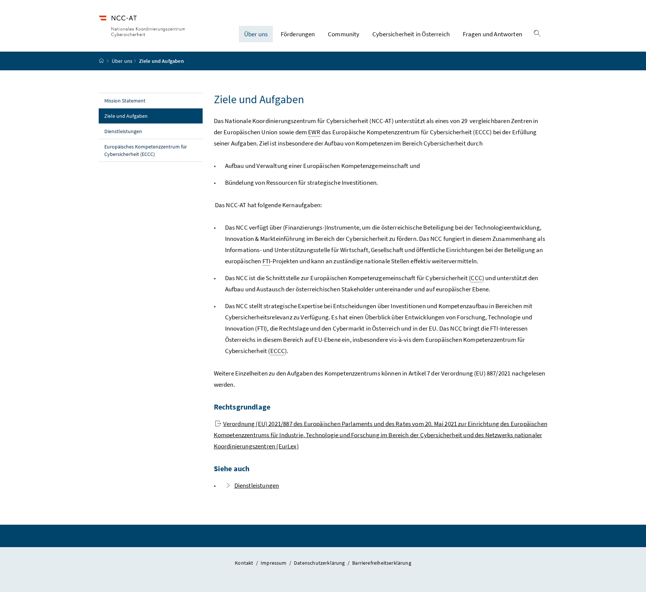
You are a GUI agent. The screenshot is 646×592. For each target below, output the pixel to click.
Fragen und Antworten (493, 34)
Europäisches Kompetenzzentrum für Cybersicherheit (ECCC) (145, 150)
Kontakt (244, 562)
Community (344, 34)
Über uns (256, 34)
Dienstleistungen (123, 131)
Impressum (274, 562)
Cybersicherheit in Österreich (411, 34)
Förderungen (298, 34)
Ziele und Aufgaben (142, 115)
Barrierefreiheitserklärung (381, 562)
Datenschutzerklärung (320, 562)
